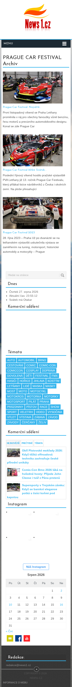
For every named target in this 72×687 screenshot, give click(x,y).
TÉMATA (39, 443)
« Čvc (9, 631)
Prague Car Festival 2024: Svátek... (25, 170)
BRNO (42, 360)
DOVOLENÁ (15, 375)
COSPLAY (32, 370)
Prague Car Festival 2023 (19, 232)
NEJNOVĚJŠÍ (13, 443)
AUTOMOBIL (26, 360)
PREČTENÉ (27, 443)
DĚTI (29, 375)
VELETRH (26, 412)
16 (61, 604)
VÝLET (11, 417)
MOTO (23, 391)
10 (10, 604)
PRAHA (44, 401)
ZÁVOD (53, 417)
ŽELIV (42, 422)
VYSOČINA (55, 412)
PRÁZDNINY (15, 406)
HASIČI (11, 380)
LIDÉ (26, 386)
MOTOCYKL (38, 391)
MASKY (50, 386)
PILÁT (32, 401)
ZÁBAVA (39, 417)
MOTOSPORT (16, 401)
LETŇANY (13, 386)
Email (10, 638)
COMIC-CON (47, 365)
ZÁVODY (13, 422)
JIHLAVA (39, 380)
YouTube (27, 638)
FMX (55, 375)
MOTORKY (51, 396)
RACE (43, 406)
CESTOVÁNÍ (15, 365)
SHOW (55, 406)
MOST (11, 391)
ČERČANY (28, 422)
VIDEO (40, 412)
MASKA (37, 386)
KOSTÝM (53, 380)
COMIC (31, 365)
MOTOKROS (15, 396)
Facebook (18, 638)
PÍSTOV (31, 406)
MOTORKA (34, 396)
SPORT (12, 412)
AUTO (11, 360)
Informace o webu (15, 682)
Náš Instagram (36, 566)
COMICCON (15, 370)
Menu (8, 43)
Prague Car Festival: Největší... (22, 107)
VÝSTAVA (25, 417)
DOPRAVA (48, 370)
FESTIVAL (41, 375)
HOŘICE (25, 380)
